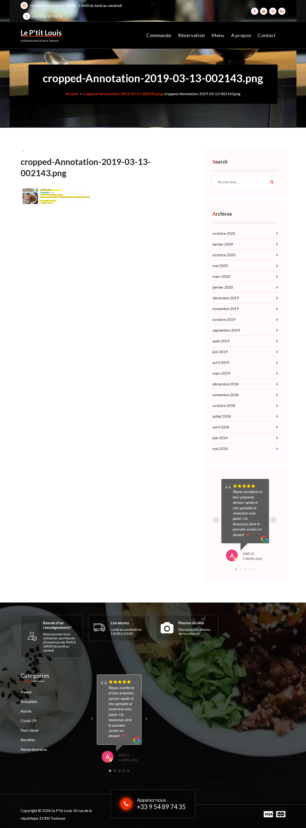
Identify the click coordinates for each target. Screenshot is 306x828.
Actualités (29, 701)
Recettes (28, 739)
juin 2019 (220, 351)
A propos (241, 35)
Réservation (191, 35)
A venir (26, 692)
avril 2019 (221, 362)
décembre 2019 (226, 298)
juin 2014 (220, 437)
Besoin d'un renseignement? (57, 625)
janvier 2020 (223, 287)
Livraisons (120, 622)
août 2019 (221, 341)
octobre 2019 (224, 319)
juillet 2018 (222, 416)
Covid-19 (28, 720)
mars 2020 (221, 276)
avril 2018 (221, 427)
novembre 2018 (226, 394)
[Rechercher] (272, 182)
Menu (218, 35)
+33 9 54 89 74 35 (47, 16)
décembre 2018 (226, 384)
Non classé (29, 730)
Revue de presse (34, 749)
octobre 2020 (224, 254)
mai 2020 (220, 265)
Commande (158, 35)
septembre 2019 (226, 330)
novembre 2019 (226, 308)
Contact (267, 35)
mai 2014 (220, 448)
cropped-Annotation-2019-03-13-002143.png (122, 93)
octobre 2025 (224, 233)
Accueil (72, 93)
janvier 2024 (223, 244)
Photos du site (191, 622)
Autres (26, 711)
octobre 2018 (224, 405)
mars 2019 (221, 373)
